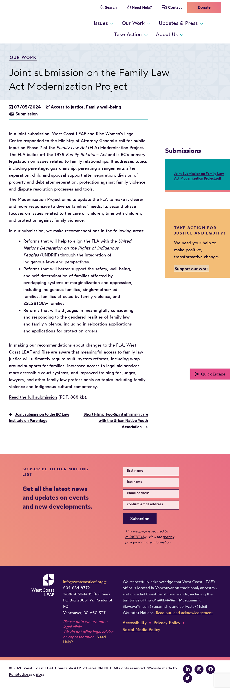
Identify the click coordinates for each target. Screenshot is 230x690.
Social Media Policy (141, 629)
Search (111, 7)
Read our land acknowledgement (184, 612)
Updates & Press (178, 23)
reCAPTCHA (134, 537)
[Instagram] (199, 669)
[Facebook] (210, 669)
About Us (167, 34)
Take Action (128, 34)
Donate (204, 7)
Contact (175, 7)
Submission (26, 114)
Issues (101, 23)
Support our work (192, 268)
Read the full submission (33, 397)
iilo (38, 674)
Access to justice (67, 107)
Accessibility (135, 622)
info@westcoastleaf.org (83, 581)
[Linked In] (187, 669)
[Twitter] (187, 678)
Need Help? (142, 7)
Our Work (133, 23)
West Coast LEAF (42, 21)
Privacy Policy (167, 622)
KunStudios (19, 674)
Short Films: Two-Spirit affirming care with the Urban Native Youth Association (116, 420)
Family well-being (103, 107)
